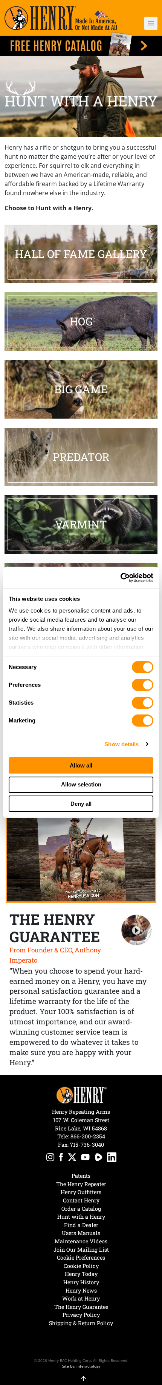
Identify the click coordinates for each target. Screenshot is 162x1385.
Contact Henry (81, 1200)
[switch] (142, 685)
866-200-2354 (87, 1136)
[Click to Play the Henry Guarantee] (137, 930)
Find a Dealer (81, 1225)
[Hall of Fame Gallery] (81, 254)
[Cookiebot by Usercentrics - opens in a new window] (120, 578)
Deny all (81, 803)
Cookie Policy (81, 1265)
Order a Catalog (81, 1208)
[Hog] (81, 321)
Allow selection (81, 784)
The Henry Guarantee (81, 1306)
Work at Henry (81, 1298)
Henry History (81, 1282)
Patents (81, 1175)
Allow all (81, 765)
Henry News (81, 1290)
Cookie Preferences (81, 1257)
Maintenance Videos (81, 1241)
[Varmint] (81, 524)
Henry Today (81, 1273)
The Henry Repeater (81, 1184)
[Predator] (81, 457)
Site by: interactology (81, 1366)
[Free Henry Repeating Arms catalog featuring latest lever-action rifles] (81, 44)
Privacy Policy (81, 1314)
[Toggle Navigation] (150, 23)
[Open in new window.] (50, 1158)
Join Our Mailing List (81, 1249)
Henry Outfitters (81, 1192)
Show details (121, 744)
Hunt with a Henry (81, 1216)
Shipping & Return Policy (81, 1323)
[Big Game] (81, 389)
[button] (145, 23)
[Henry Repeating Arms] (61, 18)
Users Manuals (81, 1232)
